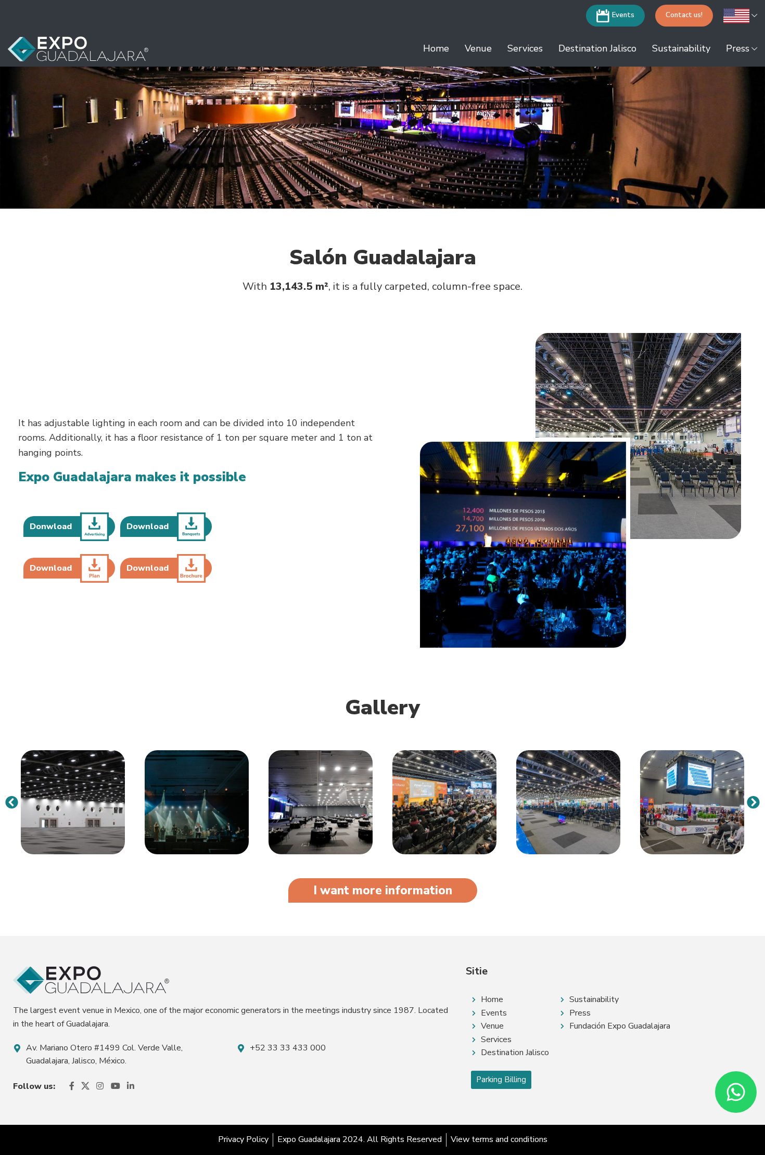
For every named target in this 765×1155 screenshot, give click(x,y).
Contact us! (684, 15)
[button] (11, 801)
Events (623, 15)
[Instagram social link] (100, 1087)
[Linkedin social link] (130, 1087)
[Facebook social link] (72, 1087)
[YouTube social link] (115, 1087)
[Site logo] (78, 48)
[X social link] (85, 1087)
